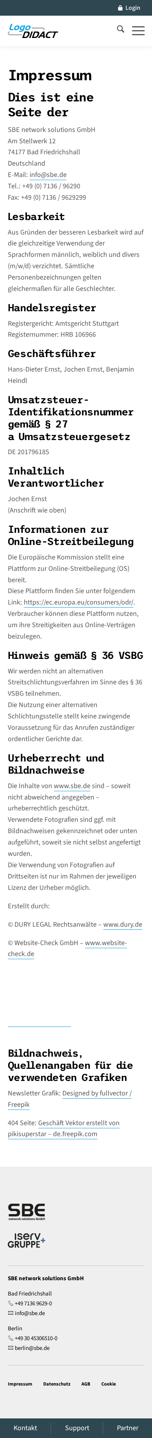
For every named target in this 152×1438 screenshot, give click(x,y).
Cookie (108, 1383)
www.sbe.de (72, 786)
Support (77, 1428)
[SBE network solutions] (33, 31)
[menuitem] (129, 7)
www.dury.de (122, 924)
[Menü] (134, 31)
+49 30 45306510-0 (36, 1338)
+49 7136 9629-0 (33, 1303)
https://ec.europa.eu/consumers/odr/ (78, 602)
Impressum (20, 1383)
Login (132, 8)
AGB (85, 1383)
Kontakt (25, 1428)
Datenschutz (57, 1383)
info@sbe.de (48, 175)
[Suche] (116, 31)
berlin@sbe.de (32, 1348)
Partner (127, 1428)
